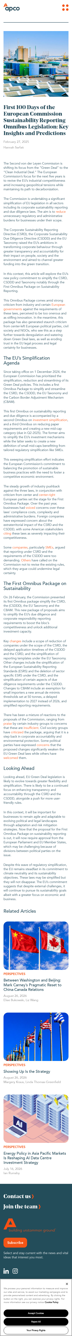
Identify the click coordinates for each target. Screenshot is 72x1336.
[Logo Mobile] (8, 8)
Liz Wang (32, 999)
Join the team (20, 1206)
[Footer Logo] (29, 1225)
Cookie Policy (51, 1302)
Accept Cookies (36, 1313)
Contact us (17, 1196)
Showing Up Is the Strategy (26, 1071)
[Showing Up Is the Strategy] (36, 1037)
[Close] (67, 1284)
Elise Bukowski (13, 999)
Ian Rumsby (11, 1172)
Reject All (36, 1321)
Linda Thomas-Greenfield (43, 1081)
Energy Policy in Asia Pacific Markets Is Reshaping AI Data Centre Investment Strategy (34, 1158)
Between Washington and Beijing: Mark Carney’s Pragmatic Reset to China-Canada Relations (32, 984)
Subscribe (15, 1242)
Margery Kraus (13, 1081)
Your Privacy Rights (36, 1330)
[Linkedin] (6, 1271)
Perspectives (14, 973)
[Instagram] (15, 1271)
